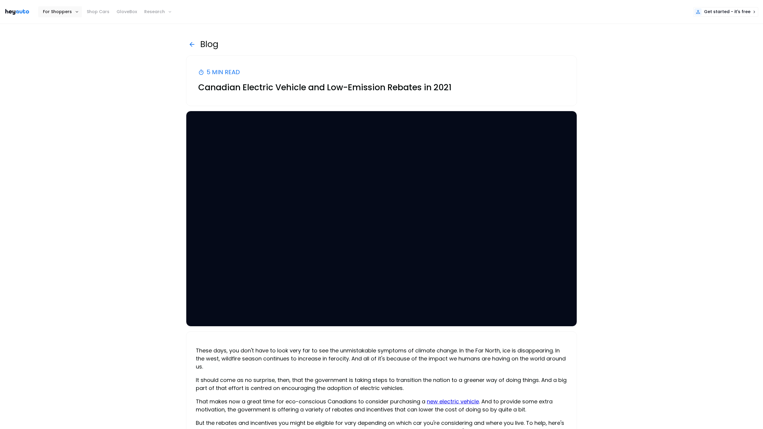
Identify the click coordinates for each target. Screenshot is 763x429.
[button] (60, 11)
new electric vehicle (453, 401)
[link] (17, 12)
